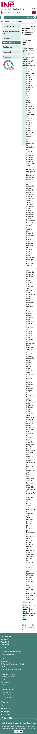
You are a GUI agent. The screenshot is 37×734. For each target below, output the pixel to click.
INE (2, 21)
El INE (3, 659)
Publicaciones (6, 695)
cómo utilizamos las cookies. (25, 728)
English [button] (32, 8)
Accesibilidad (5, 645)
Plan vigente (7, 38)
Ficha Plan (26, 625)
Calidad (4, 667)
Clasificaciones (8, 47)
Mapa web (4, 639)
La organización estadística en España (16, 21)
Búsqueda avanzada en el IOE (11, 32)
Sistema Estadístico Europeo (11, 669)
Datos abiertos (6, 692)
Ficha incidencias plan (28, 627)
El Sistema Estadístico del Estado (13, 664)
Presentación (7, 52)
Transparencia (6, 661)
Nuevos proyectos (7, 654)
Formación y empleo (8, 674)
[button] (30, 17)
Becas (3, 679)
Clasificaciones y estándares (11, 651)
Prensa (3, 647)
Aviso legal (5, 642)
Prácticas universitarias (9, 677)
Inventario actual (8, 26)
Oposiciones (5, 682)
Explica (3, 685)
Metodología (7, 57)
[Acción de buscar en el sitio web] (34, 12)
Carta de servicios (7, 697)
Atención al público (7, 689)
